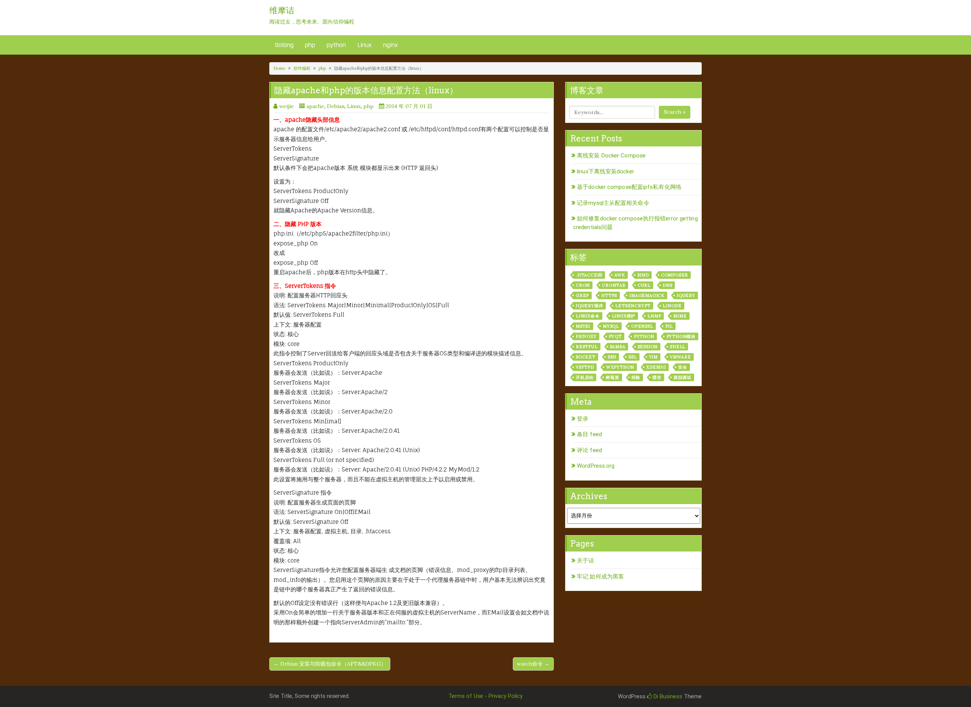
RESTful (587, 346)
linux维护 (624, 316)
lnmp (654, 316)
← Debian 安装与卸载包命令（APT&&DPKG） (329, 663)
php (310, 45)
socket (585, 357)
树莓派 (612, 377)
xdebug (656, 367)
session (648, 346)
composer (674, 275)
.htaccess (589, 275)
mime (680, 316)
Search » (674, 111)
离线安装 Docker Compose (611, 155)
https (609, 295)
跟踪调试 (682, 377)
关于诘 (585, 560)
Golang (284, 45)
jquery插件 (589, 305)
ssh (612, 357)
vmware (680, 357)
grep (582, 295)
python (336, 45)
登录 (582, 418)
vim (653, 357)
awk (619, 275)
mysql (611, 326)
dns (667, 285)
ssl (632, 357)
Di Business (667, 696)
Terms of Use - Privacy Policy (485, 696)
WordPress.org (595, 465)
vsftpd (585, 367)
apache (315, 106)
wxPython (620, 367)
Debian (335, 106)
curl (644, 285)
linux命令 (588, 316)
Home (279, 68)
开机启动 (585, 377)
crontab (613, 285)
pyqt (615, 336)
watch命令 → (533, 663)
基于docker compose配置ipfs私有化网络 (629, 187)
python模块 (681, 336)
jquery (686, 295)
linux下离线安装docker (605, 171)
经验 (636, 377)
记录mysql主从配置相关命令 (613, 203)
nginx (390, 45)
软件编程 (302, 68)
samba (617, 346)
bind (643, 275)
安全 (682, 367)
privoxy (586, 336)
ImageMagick (647, 295)
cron (583, 285)
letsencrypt (632, 305)
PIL (669, 326)
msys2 (583, 326)
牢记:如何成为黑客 (600, 576)
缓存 (656, 377)
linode (672, 305)
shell (677, 346)
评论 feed (589, 450)
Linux (364, 45)
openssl (642, 326)
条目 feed (589, 434)
